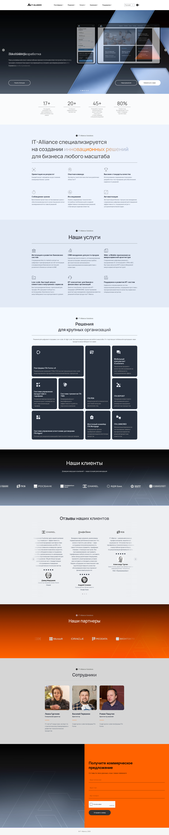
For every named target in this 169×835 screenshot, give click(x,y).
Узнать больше (19, 83)
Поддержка (106, 5)
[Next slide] (135, 559)
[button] (3, 50)
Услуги (82, 5)
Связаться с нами (150, 83)
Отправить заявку (100, 812)
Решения (71, 5)
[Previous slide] (33, 559)
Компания (93, 5)
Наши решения (126, 83)
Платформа (58, 5)
